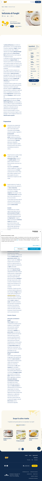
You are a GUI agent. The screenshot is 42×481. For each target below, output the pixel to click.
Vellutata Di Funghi (12, 6)
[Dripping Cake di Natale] (8, 433)
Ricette (6, 6)
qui (17, 239)
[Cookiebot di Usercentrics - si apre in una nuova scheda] (33, 231)
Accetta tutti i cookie (34, 248)
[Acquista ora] (12, 26)
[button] (32, 2)
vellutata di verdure (11, 295)
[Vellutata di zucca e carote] (33, 433)
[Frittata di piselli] (21, 434)
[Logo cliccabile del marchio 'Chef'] (5, 2)
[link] (5, 465)
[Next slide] (22, 449)
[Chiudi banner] (40, 231)
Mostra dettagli (36, 245)
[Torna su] (39, 448)
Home (3, 6)
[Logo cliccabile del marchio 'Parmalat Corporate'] (6, 475)
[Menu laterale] (2, 2)
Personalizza (20, 248)
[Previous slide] (19, 449)
